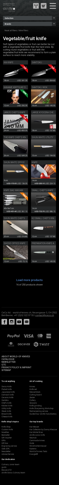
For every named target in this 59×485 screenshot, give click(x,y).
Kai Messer (34, 427)
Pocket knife (7, 389)
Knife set (33, 389)
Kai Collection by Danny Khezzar (43, 429)
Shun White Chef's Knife (17, 218)
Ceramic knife (7, 397)
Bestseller (6, 435)
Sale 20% (6, 448)
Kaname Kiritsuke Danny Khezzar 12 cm (26, 87)
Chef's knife (6, 403)
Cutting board (35, 395)
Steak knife (6, 411)
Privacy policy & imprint (16, 367)
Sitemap (6, 370)
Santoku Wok (39, 87)
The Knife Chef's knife (16, 137)
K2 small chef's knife (44, 218)
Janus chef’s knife (14, 112)
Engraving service (9, 446)
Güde (31, 443)
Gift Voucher (7, 438)
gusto (4, 467)
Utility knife (6, 408)
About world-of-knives (16, 356)
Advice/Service (8, 454)
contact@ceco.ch (44, 315)
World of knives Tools (38, 451)
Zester (32, 397)
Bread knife (6, 414)
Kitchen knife (7, 405)
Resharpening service (38, 411)
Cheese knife (7, 416)
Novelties (5, 432)
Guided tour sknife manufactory (42, 414)
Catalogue (8, 359)
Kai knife (8, 62)
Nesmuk (33, 438)
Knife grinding (35, 405)
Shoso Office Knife (14, 243)
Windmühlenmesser (38, 446)
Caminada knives (37, 440)
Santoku (37, 62)
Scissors (33, 403)
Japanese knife (8, 392)
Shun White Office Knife (17, 162)
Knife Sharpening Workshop (41, 408)
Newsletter (9, 362)
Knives (32, 386)
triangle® (33, 454)
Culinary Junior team (10, 464)
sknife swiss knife (37, 435)
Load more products (29, 280)
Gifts (4, 440)
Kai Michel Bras (36, 432)
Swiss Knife (6, 386)
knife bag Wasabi (13, 190)
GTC (4, 364)
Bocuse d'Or (7, 470)
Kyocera (32, 448)
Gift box (5, 443)
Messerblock (34, 392)
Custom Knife (7, 429)
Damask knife (8, 395)
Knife (35, 162)
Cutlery (32, 400)
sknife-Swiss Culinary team (13, 472)
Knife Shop (6, 427)
